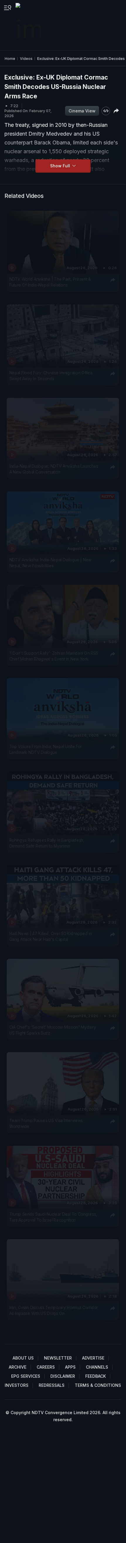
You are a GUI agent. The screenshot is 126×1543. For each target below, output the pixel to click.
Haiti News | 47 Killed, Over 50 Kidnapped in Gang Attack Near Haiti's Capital (50, 936)
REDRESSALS (51, 1385)
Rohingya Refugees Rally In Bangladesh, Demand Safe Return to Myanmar (46, 843)
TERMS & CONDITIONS (98, 1385)
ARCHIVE (17, 1367)
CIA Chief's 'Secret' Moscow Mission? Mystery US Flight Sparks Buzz (52, 1030)
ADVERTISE (93, 1357)
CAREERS (46, 1367)
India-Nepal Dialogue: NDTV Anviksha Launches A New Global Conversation (53, 469)
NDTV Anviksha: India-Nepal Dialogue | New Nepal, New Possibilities (50, 562)
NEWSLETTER (58, 1357)
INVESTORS (16, 1385)
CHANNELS (97, 1367)
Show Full (60, 165)
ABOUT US (23, 1357)
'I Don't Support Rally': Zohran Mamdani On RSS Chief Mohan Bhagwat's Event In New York (53, 656)
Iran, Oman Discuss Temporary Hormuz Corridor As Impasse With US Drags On (53, 1310)
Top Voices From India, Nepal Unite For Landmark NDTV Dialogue (45, 749)
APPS (70, 1367)
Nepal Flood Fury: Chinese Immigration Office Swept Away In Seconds (51, 375)
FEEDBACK (95, 1376)
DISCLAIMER (62, 1376)
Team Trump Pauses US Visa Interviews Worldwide (46, 1123)
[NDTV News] (29, 25)
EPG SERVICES (25, 1376)
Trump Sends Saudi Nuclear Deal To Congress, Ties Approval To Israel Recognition (53, 1217)
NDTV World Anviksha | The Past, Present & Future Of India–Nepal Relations (50, 282)
